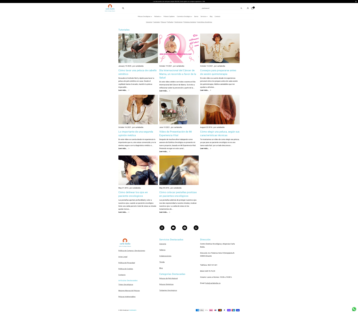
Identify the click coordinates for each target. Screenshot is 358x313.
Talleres (162, 250)
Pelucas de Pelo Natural (168, 278)
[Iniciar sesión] (248, 8)
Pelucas (163, 22)
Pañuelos (157, 16)
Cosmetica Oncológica (184, 16)
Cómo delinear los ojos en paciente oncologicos (133, 194)
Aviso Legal (122, 257)
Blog (211, 16)
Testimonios (178, 22)
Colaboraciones (165, 256)
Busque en (241, 8)
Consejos (149, 22)
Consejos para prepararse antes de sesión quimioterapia (218, 72)
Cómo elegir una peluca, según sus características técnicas (220, 133)
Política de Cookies (125, 269)
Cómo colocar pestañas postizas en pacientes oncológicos (178, 194)
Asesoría (162, 244)
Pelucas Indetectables (127, 297)
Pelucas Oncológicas (144, 16)
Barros (196, 16)
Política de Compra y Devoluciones (131, 251)
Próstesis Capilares (189, 22)
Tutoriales (156, 22)
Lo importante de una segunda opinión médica (135, 133)
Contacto (217, 16)
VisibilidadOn (132, 310)
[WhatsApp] (196, 227)
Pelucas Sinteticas (166, 284)
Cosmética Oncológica (204, 22)
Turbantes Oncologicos (168, 290)
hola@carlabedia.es (212, 283)
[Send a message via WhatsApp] (354, 309)
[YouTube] (173, 227)
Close (356, 1)
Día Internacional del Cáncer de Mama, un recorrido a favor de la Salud (177, 74)
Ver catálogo (120, 8)
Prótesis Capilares (169, 16)
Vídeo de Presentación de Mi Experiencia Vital (175, 133)
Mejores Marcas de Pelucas (129, 291)
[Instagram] (162, 227)
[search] (123, 8)
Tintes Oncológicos (125, 285)
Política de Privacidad (126, 263)
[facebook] (184, 227)
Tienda (162, 262)
